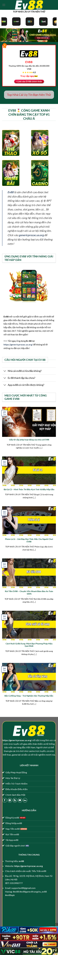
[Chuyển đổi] (5, 371)
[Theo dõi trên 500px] (25, 800)
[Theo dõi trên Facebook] (4, 800)
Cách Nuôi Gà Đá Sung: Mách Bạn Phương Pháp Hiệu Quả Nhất (29, 644)
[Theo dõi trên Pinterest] (9, 800)
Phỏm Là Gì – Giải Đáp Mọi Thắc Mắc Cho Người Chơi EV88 (29, 540)
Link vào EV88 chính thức (29, 81)
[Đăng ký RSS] (15, 800)
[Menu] (3, 4)
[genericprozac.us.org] (29, 5)
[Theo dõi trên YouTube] (20, 800)
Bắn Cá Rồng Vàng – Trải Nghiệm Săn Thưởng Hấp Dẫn (29, 696)
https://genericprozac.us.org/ (18, 344)
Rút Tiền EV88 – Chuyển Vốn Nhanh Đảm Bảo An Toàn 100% (29, 592)
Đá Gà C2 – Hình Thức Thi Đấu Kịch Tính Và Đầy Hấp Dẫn (29, 489)
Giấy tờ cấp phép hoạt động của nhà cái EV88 (29, 440)
